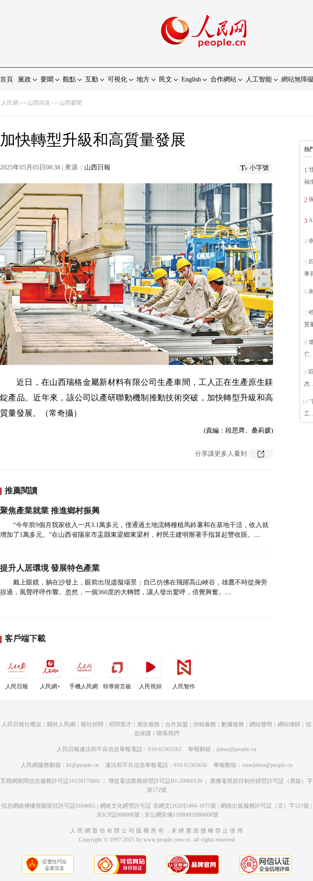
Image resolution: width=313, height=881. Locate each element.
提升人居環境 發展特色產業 (50, 567)
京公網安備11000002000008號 (181, 815)
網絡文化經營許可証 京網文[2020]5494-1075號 (158, 806)
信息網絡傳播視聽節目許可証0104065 (48, 806)
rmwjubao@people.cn (267, 765)
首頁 (6, 79)
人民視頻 (150, 686)
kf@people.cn (82, 765)
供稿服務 (204, 724)
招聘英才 (120, 724)
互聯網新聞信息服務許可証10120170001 (50, 781)
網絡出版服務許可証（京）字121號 (264, 806)
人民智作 (183, 686)
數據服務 (232, 724)
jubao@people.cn (236, 749)
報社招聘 (92, 724)
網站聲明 (260, 724)
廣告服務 (148, 724)
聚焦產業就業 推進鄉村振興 (50, 510)
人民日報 (16, 686)
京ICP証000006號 (118, 815)
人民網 (9, 103)
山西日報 (97, 167)
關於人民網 (61, 724)
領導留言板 (117, 686)
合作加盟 (176, 724)
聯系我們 (167, 733)
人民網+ (50, 686)
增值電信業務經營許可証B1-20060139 (155, 781)
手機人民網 (83, 686)
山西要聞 (70, 103)
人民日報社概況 (22, 724)
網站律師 (289, 724)
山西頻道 (38, 103)
